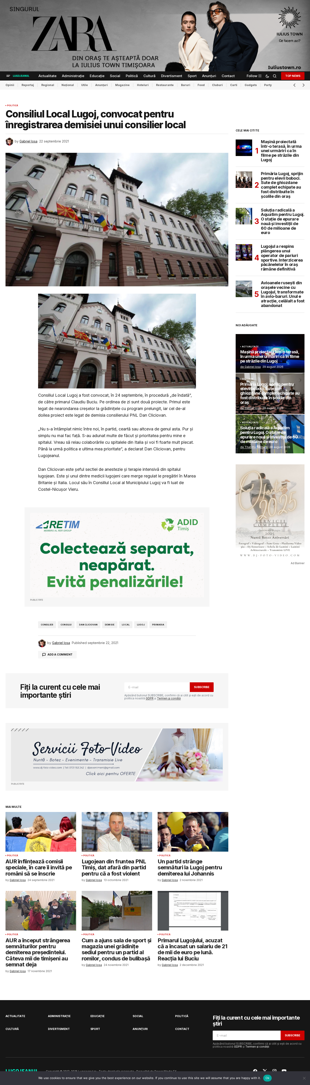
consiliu (66, 624)
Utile (84, 85)
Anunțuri (101, 85)
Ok (267, 1078)
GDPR (150, 698)
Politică (12, 105)
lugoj (141, 624)
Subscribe (201, 687)
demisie (110, 624)
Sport (95, 1029)
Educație (248, 379)
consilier (47, 624)
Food (201, 85)
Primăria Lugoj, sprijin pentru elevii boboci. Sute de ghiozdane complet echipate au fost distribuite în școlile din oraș (282, 185)
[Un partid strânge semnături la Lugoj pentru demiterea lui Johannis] (193, 832)
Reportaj (28, 85)
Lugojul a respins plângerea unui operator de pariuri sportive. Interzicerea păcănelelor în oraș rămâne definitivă (282, 257)
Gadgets (251, 85)
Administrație (59, 1016)
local (126, 624)
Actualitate (250, 347)
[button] (8, 76)
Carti (233, 85)
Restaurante (165, 85)
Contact (182, 1029)
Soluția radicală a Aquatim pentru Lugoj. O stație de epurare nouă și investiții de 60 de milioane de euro (282, 221)
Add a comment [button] (60, 654)
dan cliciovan (88, 624)
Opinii (10, 85)
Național (67, 85)
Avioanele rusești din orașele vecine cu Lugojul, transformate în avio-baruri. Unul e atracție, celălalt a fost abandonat (282, 294)
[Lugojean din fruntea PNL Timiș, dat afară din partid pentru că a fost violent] (117, 832)
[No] (304, 1078)
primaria (158, 624)
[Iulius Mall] (155, 35)
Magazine (122, 85)
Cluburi (217, 85)
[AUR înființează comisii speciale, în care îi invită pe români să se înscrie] (41, 832)
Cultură (12, 1029)
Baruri (185, 85)
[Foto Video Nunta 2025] (117, 754)
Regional (47, 85)
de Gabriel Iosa (250, 366)
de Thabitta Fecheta (254, 447)
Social (138, 1016)
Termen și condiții (169, 698)
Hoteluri (143, 85)
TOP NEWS (292, 76)
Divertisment (59, 1029)
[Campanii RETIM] (117, 555)
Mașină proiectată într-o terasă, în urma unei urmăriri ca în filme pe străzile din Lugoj (281, 150)
